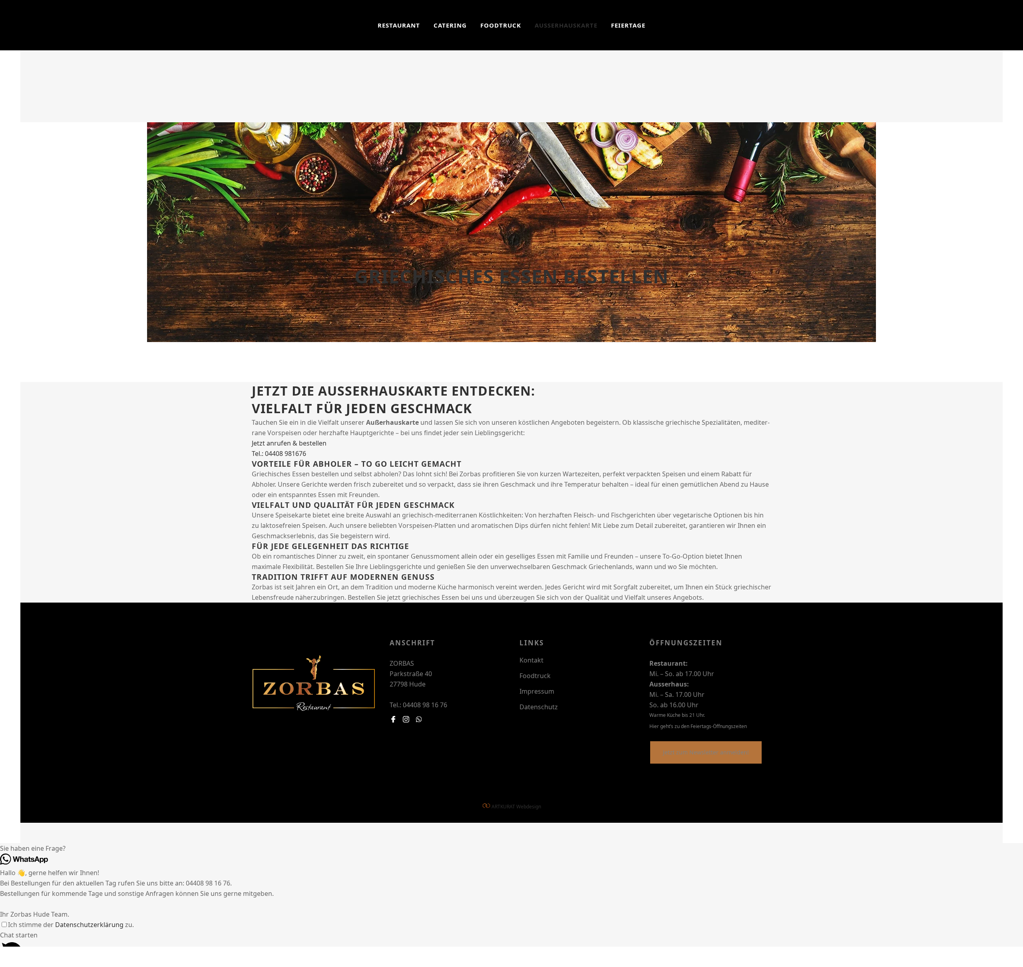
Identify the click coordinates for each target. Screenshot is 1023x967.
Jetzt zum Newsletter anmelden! (706, 752)
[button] (511, 848)
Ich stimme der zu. (71, 924)
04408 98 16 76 (424, 704)
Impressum (536, 691)
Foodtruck (535, 675)
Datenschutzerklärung (89, 924)
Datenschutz (538, 706)
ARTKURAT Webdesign (516, 806)
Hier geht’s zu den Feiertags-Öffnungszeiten (698, 726)
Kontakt (531, 660)
